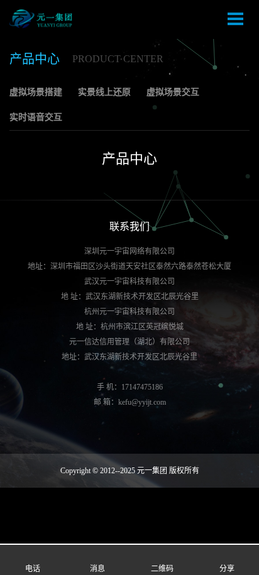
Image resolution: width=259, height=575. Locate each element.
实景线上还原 (104, 92)
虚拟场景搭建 (35, 92)
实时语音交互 (35, 117)
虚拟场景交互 (172, 92)
